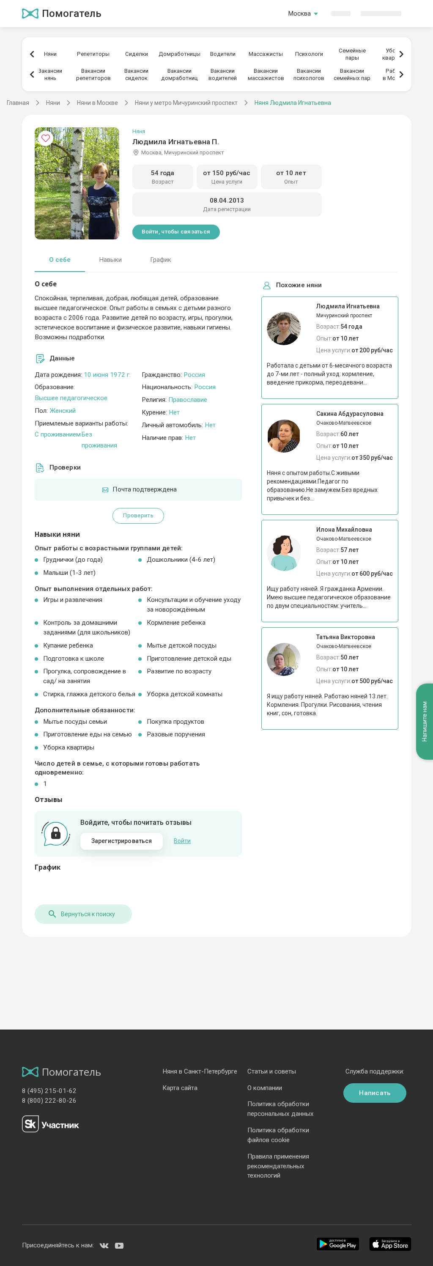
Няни (50, 54)
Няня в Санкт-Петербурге (199, 1071)
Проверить (138, 515)
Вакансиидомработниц (179, 74)
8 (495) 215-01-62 (49, 1091)
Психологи (309, 54)
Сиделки (136, 54)
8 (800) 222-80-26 (49, 1100)
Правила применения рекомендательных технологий (278, 1166)
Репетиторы (93, 54)
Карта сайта (179, 1088)
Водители (223, 54)
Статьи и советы (271, 1071)
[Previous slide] (32, 54)
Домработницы (179, 54)
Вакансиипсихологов (308, 74)
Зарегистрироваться (121, 841)
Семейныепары (352, 54)
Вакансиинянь (50, 74)
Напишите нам (424, 721)
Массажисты (266, 54)
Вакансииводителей (222, 74)
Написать (374, 1093)
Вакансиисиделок (136, 74)
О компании (264, 1088)
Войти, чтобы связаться (176, 231)
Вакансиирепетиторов (93, 74)
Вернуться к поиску (88, 914)
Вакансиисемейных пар (352, 74)
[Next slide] (401, 54)
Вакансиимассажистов (266, 74)
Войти (182, 841)
